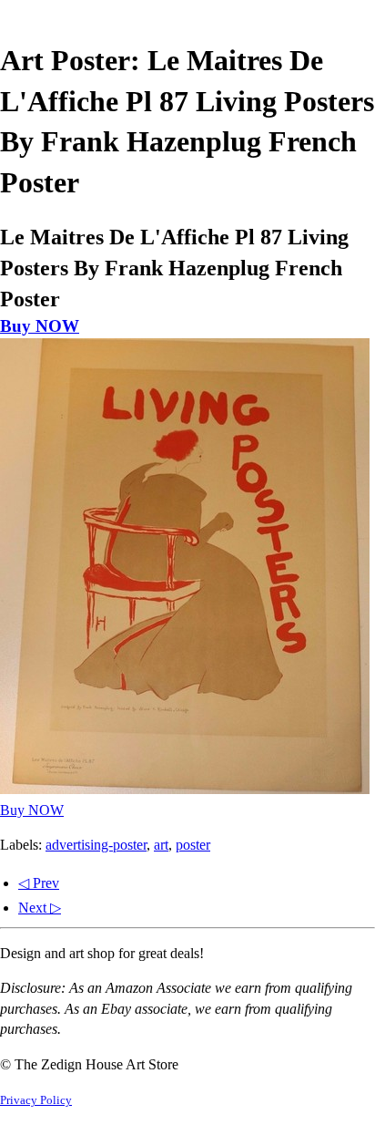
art (161, 844)
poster (193, 844)
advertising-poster (96, 844)
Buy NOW (39, 325)
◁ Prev (38, 883)
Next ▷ (39, 907)
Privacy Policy (36, 1100)
